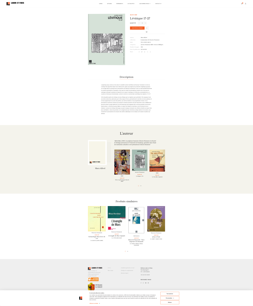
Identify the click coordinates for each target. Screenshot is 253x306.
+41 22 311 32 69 (145, 275)
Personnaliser (169, 298)
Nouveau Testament (97, 232)
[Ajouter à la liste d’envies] (146, 28)
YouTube (145, 282)
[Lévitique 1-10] (140, 160)
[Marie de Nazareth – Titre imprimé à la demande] (136, 220)
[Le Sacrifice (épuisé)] (157, 161)
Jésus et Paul (156, 237)
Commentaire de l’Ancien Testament (150, 40)
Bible (152, 44)
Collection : (133, 40)
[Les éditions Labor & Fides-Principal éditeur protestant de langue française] (15, 3)
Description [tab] (126, 77)
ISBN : (131, 42)
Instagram (143, 282)
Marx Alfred (144, 37)
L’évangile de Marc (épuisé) (116, 236)
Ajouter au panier (137, 28)
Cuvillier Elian (117, 238)
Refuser (170, 302)
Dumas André (135, 243)
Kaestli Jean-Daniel (97, 240)
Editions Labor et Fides (146, 268)
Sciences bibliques (158, 44)
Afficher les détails (93, 303)
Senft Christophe (157, 239)
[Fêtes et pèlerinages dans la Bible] (122, 162)
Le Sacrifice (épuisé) (157, 177)
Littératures (136, 236)
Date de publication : (135, 49)
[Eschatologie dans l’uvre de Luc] (97, 218)
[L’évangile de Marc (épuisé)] (117, 218)
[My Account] (245, 3)
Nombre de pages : (134, 47)
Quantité (133, 23)
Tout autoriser (170, 293)
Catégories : (133, 44)
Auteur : (132, 37)
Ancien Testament (145, 44)
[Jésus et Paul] (156, 219)
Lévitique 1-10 (139, 176)
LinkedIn (148, 282)
